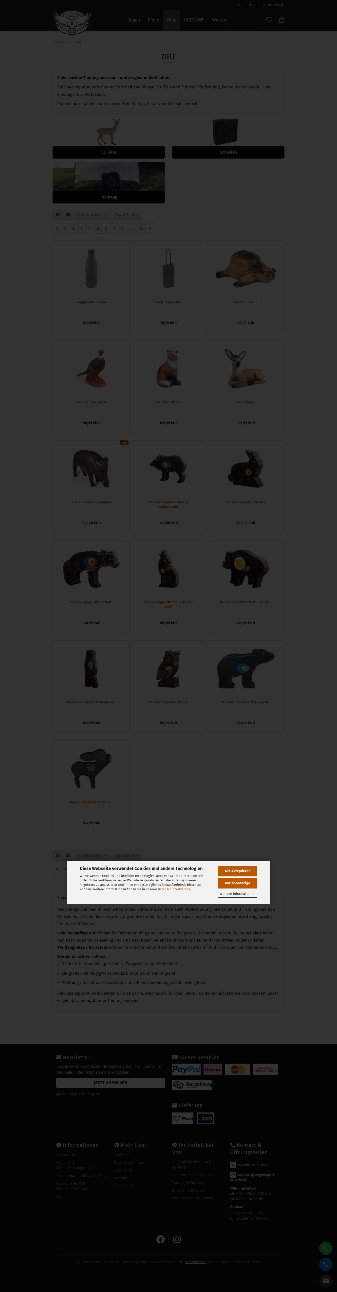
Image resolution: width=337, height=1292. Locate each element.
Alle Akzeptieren (237, 871)
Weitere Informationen (237, 894)
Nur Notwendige (237, 883)
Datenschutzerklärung (174, 889)
